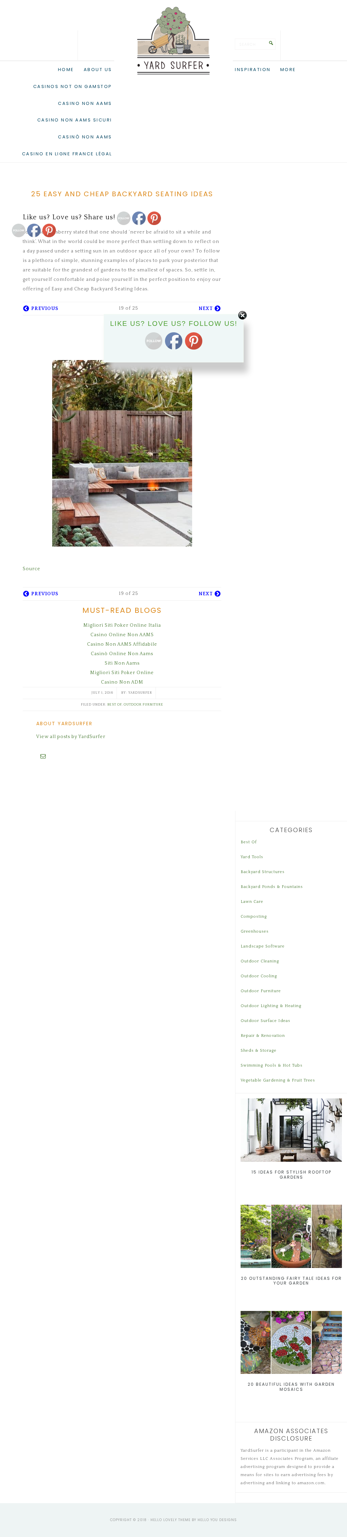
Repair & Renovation (263, 1035)
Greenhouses (255, 931)
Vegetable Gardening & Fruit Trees (278, 1080)
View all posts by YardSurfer (70, 736)
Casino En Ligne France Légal (67, 154)
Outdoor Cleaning (260, 961)
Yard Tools (252, 857)
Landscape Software (263, 946)
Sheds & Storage (259, 1050)
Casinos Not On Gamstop (72, 86)
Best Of (114, 705)
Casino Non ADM (122, 682)
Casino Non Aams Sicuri (74, 120)
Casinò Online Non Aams (122, 653)
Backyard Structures (263, 872)
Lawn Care (252, 901)
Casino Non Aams (85, 103)
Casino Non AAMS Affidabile (122, 644)
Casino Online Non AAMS (122, 635)
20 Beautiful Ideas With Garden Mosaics (291, 1386)
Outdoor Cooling (259, 976)
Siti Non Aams (122, 663)
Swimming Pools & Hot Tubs (272, 1065)
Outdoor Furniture (143, 705)
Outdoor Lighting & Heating (271, 1006)
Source (31, 569)
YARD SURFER (173, 40)
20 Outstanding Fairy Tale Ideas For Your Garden (291, 1280)
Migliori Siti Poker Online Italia (122, 625)
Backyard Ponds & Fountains (272, 887)
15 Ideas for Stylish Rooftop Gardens (291, 1174)
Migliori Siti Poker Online (122, 672)
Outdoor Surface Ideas (265, 1021)
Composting (254, 916)
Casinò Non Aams (85, 137)
